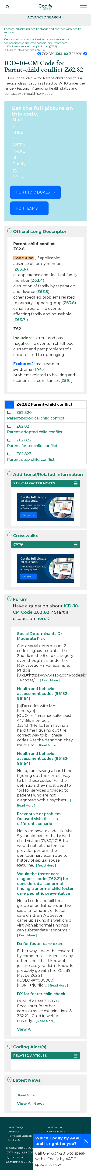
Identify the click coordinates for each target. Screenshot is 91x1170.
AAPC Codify (15, 1127)
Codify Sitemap (56, 1131)
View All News (31, 1103)
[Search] (7, 7)
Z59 (65, 380)
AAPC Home (54, 1127)
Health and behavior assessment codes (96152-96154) (43, 694)
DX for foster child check (41, 994)
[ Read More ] (50, 680)
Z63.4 (37, 280)
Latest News (27, 1080)
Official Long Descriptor (39, 231)
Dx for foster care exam (40, 943)
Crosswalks (25, 535)
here (41, 618)
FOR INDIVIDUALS (33, 192)
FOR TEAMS (27, 208)
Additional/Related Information (48, 474)
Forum (20, 599)
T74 (38, 369)
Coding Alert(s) (29, 1047)
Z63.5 (42, 291)
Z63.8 (69, 303)
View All (24, 1029)
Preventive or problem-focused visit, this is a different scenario (39, 819)
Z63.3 (19, 269)
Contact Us (14, 1140)
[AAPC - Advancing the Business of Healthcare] (45, 7)
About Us (13, 1131)
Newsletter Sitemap (20, 1135)
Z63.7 (19, 319)
